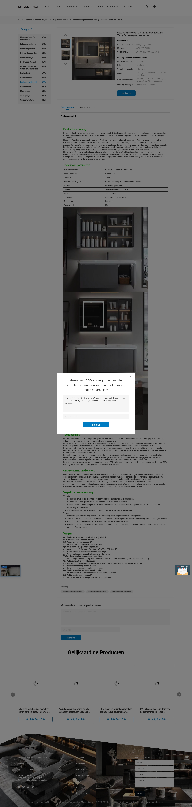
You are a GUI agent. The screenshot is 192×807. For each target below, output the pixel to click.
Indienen (96, 424)
